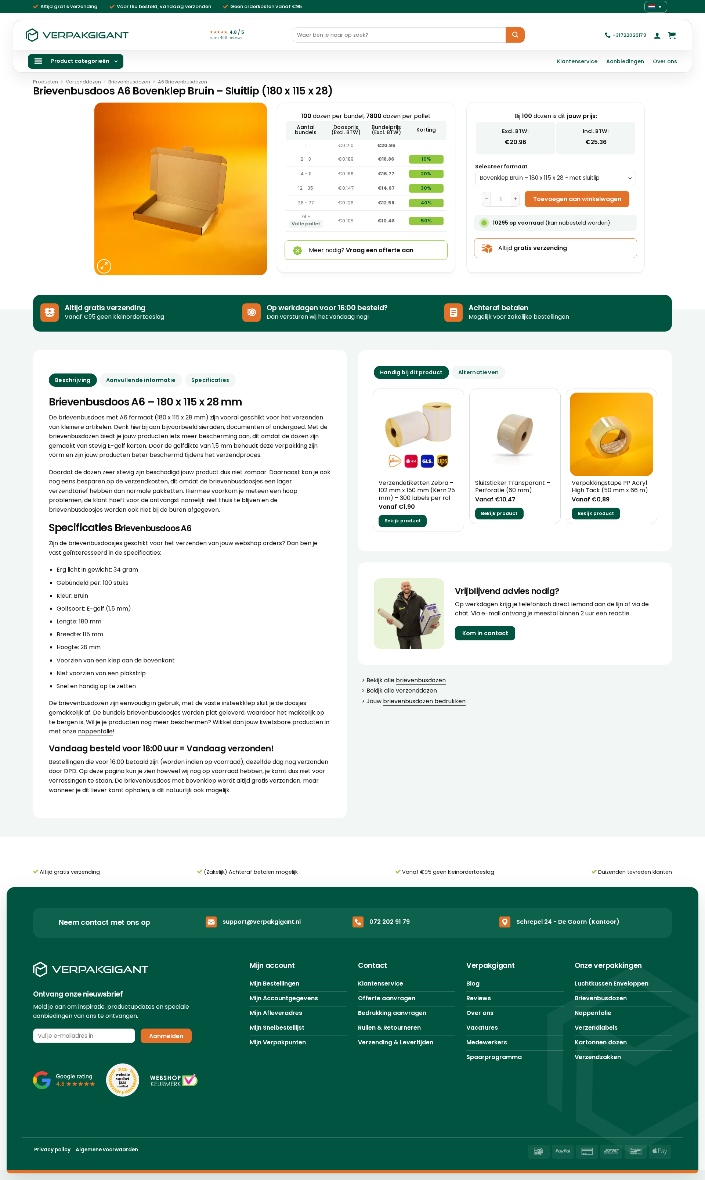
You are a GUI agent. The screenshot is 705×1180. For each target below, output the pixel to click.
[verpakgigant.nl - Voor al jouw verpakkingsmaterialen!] (77, 35)
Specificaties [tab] (210, 380)
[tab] (411, 372)
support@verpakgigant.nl (262, 922)
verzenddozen (416, 690)
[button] (657, 35)
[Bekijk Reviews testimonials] (64, 1080)
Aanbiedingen (625, 61)
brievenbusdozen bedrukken (424, 701)
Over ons (665, 61)
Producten (45, 82)
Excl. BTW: (515, 131)
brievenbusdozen (421, 680)
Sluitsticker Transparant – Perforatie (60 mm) (512, 487)
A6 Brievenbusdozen (182, 82)
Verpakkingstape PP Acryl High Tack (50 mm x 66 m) (610, 487)
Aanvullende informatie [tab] (141, 380)
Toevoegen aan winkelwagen (577, 199)
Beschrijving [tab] (72, 380)
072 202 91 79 (389, 922)
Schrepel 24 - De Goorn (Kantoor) (567, 922)
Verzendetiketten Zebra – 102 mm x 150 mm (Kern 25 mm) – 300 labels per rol (417, 490)
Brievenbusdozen (129, 82)
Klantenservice (577, 61)
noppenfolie (95, 731)
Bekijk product (402, 521)
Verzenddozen (83, 82)
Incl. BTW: (596, 131)
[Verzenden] (515, 35)
